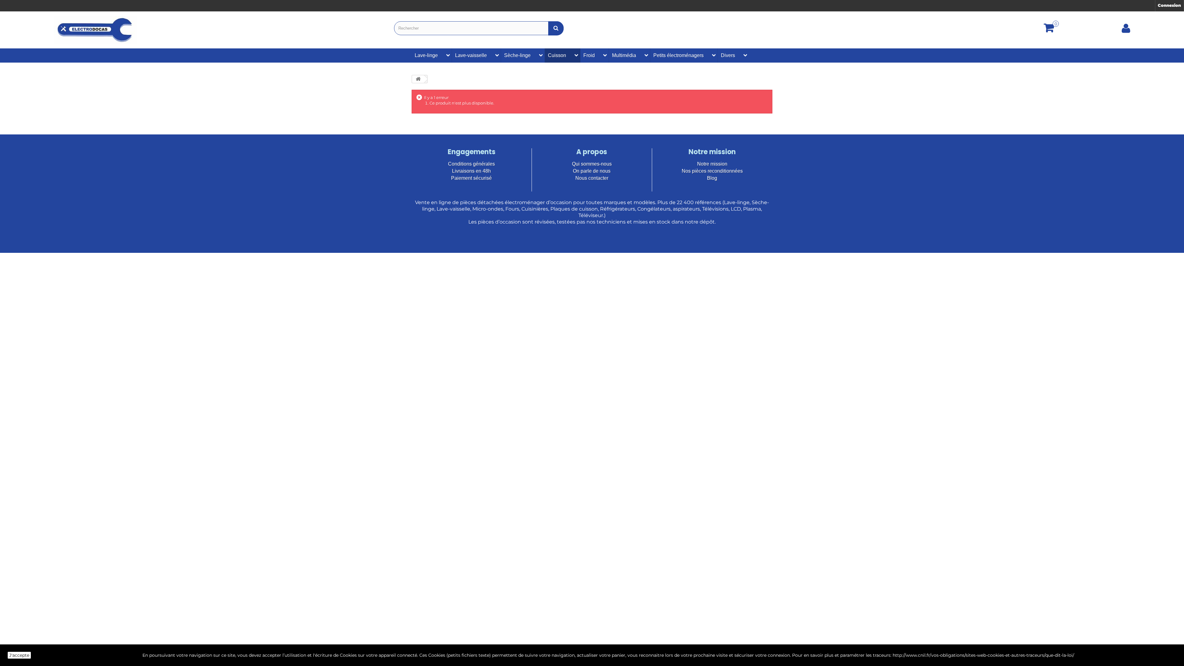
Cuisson (557, 55)
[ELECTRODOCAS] (95, 30)
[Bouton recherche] (556, 28)
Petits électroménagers (678, 55)
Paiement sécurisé (471, 178)
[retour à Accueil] (418, 79)
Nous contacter (591, 178)
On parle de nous (591, 171)
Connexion (1169, 5)
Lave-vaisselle (471, 55)
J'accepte (19, 655)
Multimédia (624, 55)
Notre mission (712, 163)
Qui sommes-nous (592, 163)
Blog (712, 178)
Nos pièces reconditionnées (712, 171)
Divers (728, 55)
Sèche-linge (517, 55)
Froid (589, 55)
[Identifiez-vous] (1126, 30)
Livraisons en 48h (471, 171)
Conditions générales (471, 163)
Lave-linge (426, 55)
